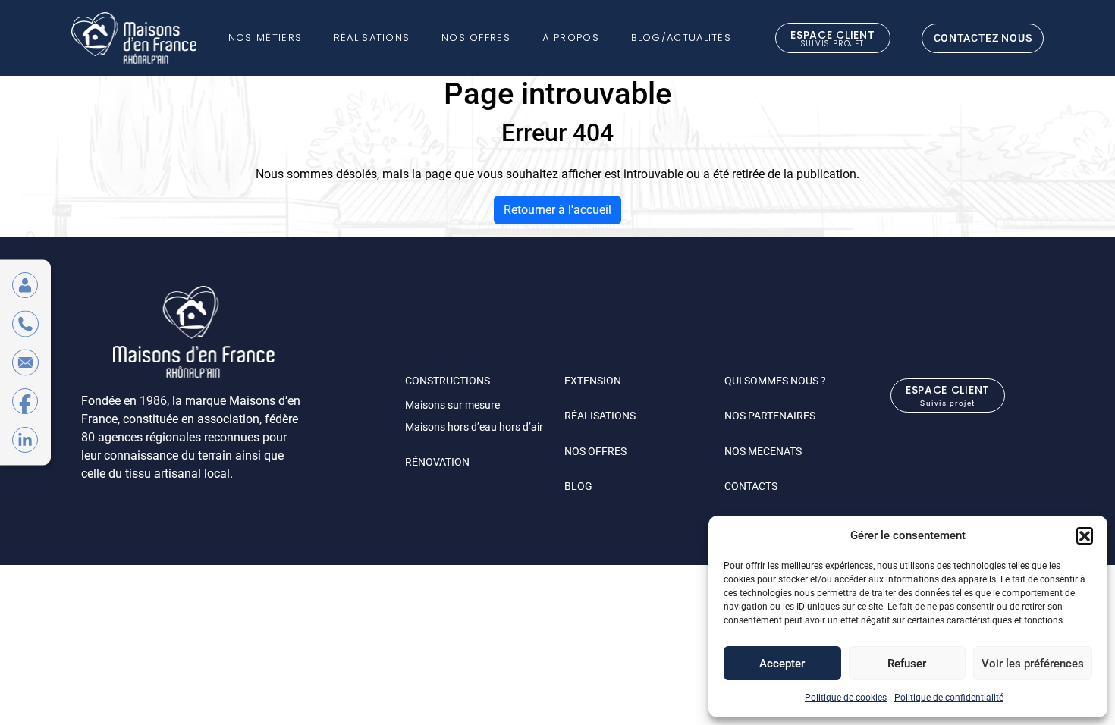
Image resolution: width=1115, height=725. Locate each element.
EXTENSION (592, 381)
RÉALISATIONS (600, 416)
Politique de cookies (846, 697)
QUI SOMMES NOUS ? (775, 381)
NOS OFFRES (595, 451)
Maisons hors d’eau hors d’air (474, 427)
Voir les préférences (1033, 663)
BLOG (578, 486)
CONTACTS (750, 486)
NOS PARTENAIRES (769, 416)
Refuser (906, 663)
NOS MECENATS (763, 451)
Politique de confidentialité (948, 697)
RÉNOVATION (437, 462)
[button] (1084, 535)
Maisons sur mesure (452, 405)
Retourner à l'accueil (557, 209)
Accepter (782, 663)
